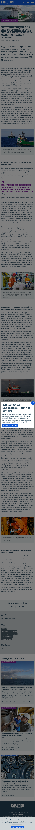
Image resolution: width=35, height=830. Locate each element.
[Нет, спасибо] (33, 823)
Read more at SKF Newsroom (10, 425)
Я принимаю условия (17, 827)
